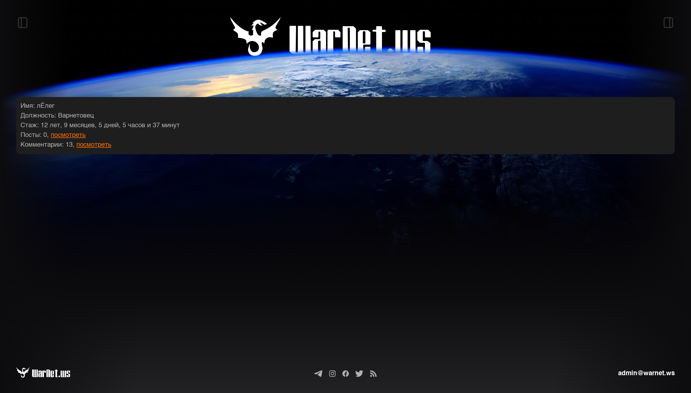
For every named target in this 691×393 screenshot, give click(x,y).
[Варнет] (49, 373)
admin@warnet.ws (646, 373)
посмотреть (68, 135)
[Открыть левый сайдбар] (22, 22)
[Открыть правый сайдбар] (668, 22)
